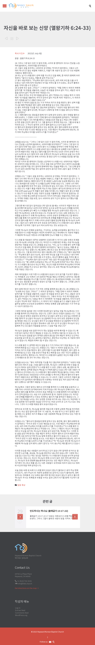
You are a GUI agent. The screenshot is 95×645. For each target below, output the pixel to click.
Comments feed (21, 613)
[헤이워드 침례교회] (49, 6)
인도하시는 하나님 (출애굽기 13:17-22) (49, 510)
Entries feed (20, 610)
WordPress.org (21, 615)
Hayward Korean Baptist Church (50, 631)
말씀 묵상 (21, 484)
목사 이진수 (20, 53)
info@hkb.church (25, 583)
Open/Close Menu (4, 6)
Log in (17, 608)
